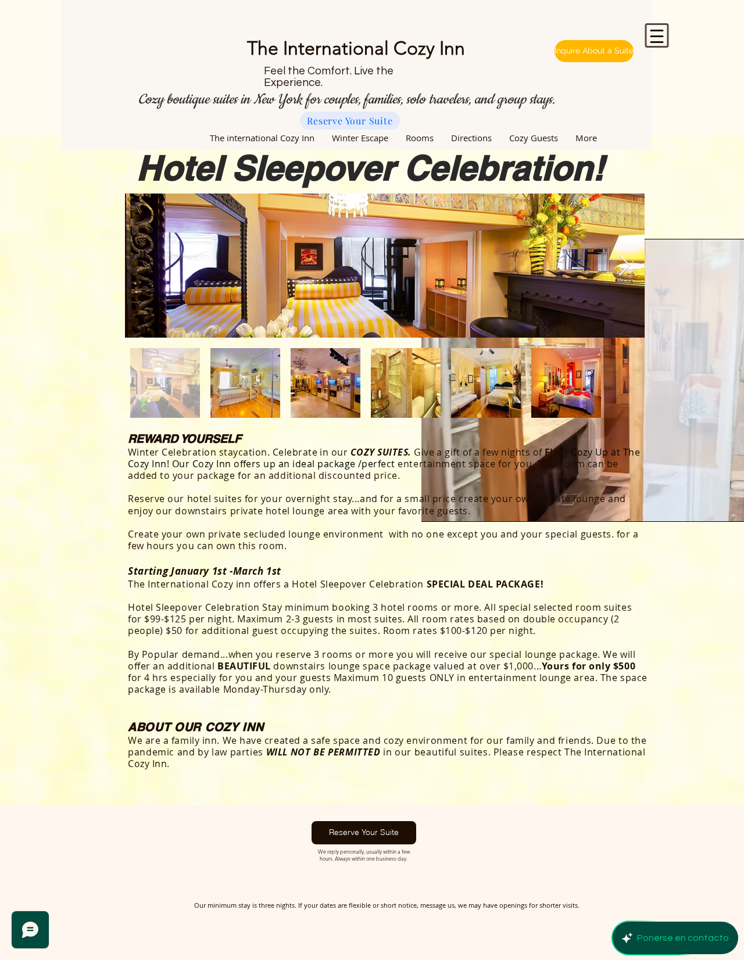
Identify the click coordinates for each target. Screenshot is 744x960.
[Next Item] (624, 266)
